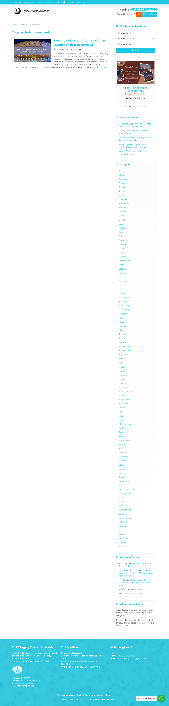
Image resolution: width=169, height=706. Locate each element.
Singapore (123, 457)
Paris (121, 412)
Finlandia (123, 281)
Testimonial (60, 2)
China (121, 236)
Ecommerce (124, 261)
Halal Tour (123, 293)
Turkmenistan (125, 510)
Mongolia (123, 387)
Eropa (84, 49)
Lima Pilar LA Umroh (128, 570)
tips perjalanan (125, 493)
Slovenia (122, 461)
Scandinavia (124, 440)
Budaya (122, 228)
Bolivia (122, 220)
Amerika (122, 187)
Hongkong (124, 310)
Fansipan (123, 273)
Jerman (122, 338)
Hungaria (123, 314)
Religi (121, 432)
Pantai (122, 408)
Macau (122, 367)
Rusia (121, 436)
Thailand (122, 485)
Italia (121, 330)
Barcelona (123, 207)
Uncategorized (126, 518)
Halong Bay (124, 297)
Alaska (122, 183)
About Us (81, 2)
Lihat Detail (138, 72)
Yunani (122, 546)
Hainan (122, 285)
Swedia (122, 469)
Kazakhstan (124, 346)
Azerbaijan (123, 199)
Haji (120, 289)
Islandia (122, 326)
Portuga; (123, 428)
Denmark (123, 256)
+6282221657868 (143, 9)
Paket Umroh (45, 2)
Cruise (122, 248)
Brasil (121, 224)
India (121, 318)
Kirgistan (123, 354)
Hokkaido (123, 301)
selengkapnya (101, 67)
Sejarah (122, 444)
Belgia (122, 216)
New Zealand (125, 399)
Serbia (122, 448)
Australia (122, 191)
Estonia (122, 269)
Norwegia (123, 403)
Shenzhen (123, 452)
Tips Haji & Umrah (127, 489)
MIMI (121, 580)
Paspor (122, 416)
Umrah (122, 514)
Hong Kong (124, 305)
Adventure (124, 179)
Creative (122, 244)
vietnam (122, 526)
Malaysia (123, 375)
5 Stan (122, 175)
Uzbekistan (124, 522)
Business (123, 232)
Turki (121, 506)
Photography (125, 424)
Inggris (122, 322)
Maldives (123, 379)
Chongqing (124, 240)
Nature (122, 395)
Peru (121, 420)
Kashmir (122, 342)
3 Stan (122, 171)
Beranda (17, 2)
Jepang (122, 334)
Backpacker (124, 203)
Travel (121, 501)
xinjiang (122, 542)
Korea (121, 359)
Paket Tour (30, 2)
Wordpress (124, 538)
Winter (122, 534)
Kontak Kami (149, 14)
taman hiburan (125, 481)
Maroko (122, 383)
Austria (122, 195)
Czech (122, 252)
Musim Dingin (125, 391)
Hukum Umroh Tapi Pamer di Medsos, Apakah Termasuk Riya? (136, 573)
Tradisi (121, 497)
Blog (71, 2)
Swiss (121, 473)
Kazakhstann (125, 350)
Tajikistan (123, 477)
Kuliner (122, 363)
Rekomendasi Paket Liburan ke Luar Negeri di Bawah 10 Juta (135, 583)
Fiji (120, 277)
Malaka (122, 371)
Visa (121, 530)
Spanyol (122, 465)
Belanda (122, 212)
